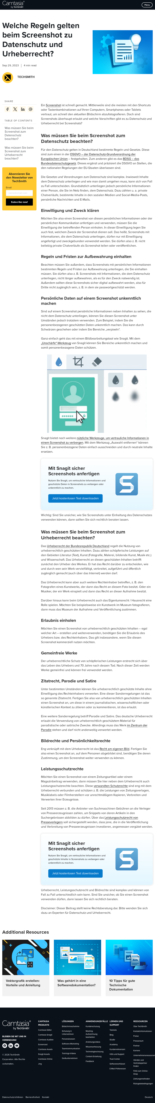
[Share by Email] (30, 109)
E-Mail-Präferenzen (118, 1069)
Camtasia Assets (45, 1049)
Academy (114, 1045)
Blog (111, 1035)
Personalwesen (68, 1039)
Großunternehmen (70, 1058)
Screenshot (53, 105)
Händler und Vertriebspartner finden (140, 1063)
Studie (112, 1040)
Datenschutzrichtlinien (12, 1097)
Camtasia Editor (45, 1030)
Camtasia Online (45, 1059)
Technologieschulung (94, 1052)
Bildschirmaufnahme (70, 1026)
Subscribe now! (19, 202)
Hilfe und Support (117, 1054)
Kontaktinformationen (142, 1031)
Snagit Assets (44, 1054)
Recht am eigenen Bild (114, 748)
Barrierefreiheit (33, 1097)
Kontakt (45, 1097)
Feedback (90, 1061)
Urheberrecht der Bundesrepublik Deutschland (78, 546)
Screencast (43, 1045)
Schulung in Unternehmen (68, 1032)
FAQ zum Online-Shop (140, 1072)
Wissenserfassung (93, 1047)
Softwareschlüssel (117, 1064)
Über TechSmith (140, 1026)
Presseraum (138, 1041)
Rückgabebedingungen (143, 1084)
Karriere (136, 1051)
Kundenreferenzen (117, 1049)
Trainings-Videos (69, 1054)
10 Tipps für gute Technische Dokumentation (122, 985)
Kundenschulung (93, 1026)
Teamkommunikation (71, 1049)
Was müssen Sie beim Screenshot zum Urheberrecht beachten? (19, 153)
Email (9, 187)
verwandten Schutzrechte (111, 785)
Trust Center (115, 1059)
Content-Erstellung (93, 1057)
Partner (136, 1046)
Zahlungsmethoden (141, 1079)
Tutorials (113, 1030)
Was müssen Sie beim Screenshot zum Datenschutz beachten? (19, 133)
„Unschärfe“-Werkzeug (56, 343)
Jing (40, 1064)
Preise (136, 1036)
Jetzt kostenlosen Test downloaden (75, 498)
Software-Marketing (70, 1044)
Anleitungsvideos (93, 1042)
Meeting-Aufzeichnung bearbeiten (91, 1034)
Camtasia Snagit (45, 1035)
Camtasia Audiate (45, 1040)
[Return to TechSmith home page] (13, 4)
